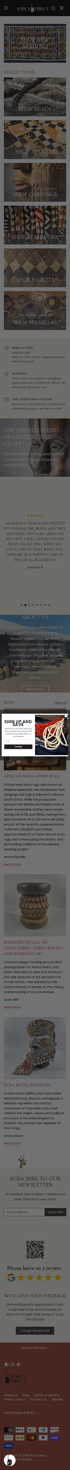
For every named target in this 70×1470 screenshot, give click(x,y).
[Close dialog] (66, 715)
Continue (18, 747)
